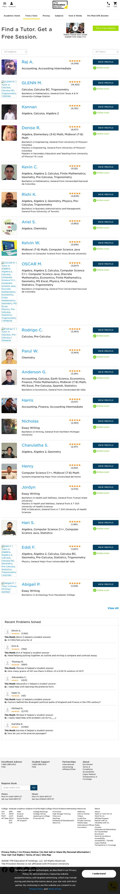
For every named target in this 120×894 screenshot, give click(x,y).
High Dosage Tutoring (61, 814)
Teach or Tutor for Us (103, 814)
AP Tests (4, 818)
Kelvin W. (31, 243)
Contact (98, 827)
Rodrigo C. (32, 330)
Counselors (82, 827)
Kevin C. (30, 167)
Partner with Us (101, 820)
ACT (3, 814)
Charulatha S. (35, 445)
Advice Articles (83, 814)
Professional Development (63, 820)
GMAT (11, 814)
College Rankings (40, 812)
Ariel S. (29, 222)
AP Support (22, 820)
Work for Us (99, 816)
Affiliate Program (102, 818)
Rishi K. (29, 194)
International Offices (85, 825)
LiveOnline (81, 818)
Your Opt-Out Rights (12, 855)
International (68, 764)
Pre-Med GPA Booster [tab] (98, 16)
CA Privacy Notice (28, 852)
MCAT (11, 818)
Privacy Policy (36, 889)
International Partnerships (105, 829)
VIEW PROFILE (106, 62)
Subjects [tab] (59, 16)
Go (33, 787)
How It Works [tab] (75, 16)
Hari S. (28, 522)
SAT (3, 812)
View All (113, 608)
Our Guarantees (101, 831)
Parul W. (30, 351)
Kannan (29, 107)
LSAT (11, 816)
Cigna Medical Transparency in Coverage (90, 776)
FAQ (3, 767)
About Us (56, 823)
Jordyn (28, 487)
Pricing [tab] (46, 16)
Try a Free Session (105, 28)
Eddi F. (28, 547)
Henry (27, 466)
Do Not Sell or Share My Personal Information (64, 852)
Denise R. (31, 128)
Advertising (67, 767)
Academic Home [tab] (12, 16)
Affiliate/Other (69, 769)
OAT (10, 823)
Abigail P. (31, 584)
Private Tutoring (83, 820)
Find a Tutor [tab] (31, 16)
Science (20, 814)
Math (19, 812)
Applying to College (41, 816)
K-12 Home (56, 812)
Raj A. (27, 62)
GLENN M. (32, 83)
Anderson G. (34, 372)
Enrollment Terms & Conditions (88, 766)
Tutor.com (56, 816)
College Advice (39, 814)
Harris (27, 400)
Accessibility (88, 772)
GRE (10, 812)
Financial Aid (38, 818)
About (97, 812)
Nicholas (30, 421)
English (20, 816)
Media (97, 825)
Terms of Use (54, 889)
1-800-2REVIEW (8, 764)
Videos (80, 816)
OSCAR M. (32, 264)
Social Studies (23, 818)
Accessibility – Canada (104, 840)
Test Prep (56, 818)
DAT (10, 820)
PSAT (3, 816)
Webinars (81, 812)
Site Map (46, 855)
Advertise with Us (102, 823)
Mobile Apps (82, 823)
